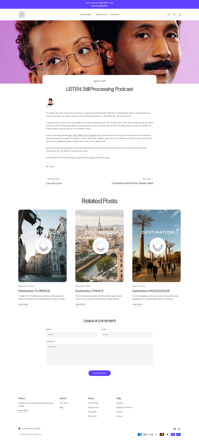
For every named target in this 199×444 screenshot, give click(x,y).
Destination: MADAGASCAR (151, 291)
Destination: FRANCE (89, 291)
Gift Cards (92, 416)
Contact (119, 403)
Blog (61, 407)
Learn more (23, 304)
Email (104, 329)
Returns (119, 412)
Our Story (64, 403)
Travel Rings (93, 403)
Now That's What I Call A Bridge (81, 135)
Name (49, 329)
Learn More (23, 410)
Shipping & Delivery (124, 407)
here (92, 157)
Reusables (92, 412)
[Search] (168, 14)
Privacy (119, 416)
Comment (51, 341)
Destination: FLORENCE (34, 291)
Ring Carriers (93, 407)
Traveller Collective (33, 434)
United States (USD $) (31, 428)
